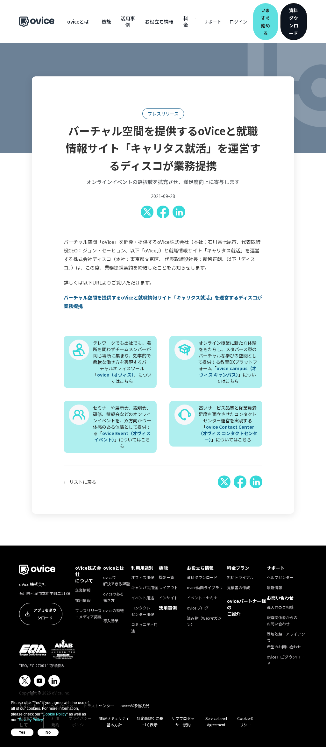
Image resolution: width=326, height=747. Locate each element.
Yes (22, 732)
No (48, 732)
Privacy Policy (31, 720)
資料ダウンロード (293, 21)
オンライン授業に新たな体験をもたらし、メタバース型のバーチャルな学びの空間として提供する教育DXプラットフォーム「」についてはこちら (227, 362)
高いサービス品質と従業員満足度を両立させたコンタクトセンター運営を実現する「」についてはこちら (227, 424)
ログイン (238, 21)
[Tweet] (147, 212)
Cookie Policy (55, 714)
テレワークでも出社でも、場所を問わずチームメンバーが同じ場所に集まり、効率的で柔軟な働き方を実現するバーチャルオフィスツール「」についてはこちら (122, 362)
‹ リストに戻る (80, 482)
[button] (78, 21)
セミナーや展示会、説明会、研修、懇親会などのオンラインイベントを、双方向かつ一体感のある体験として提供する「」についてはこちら (122, 427)
